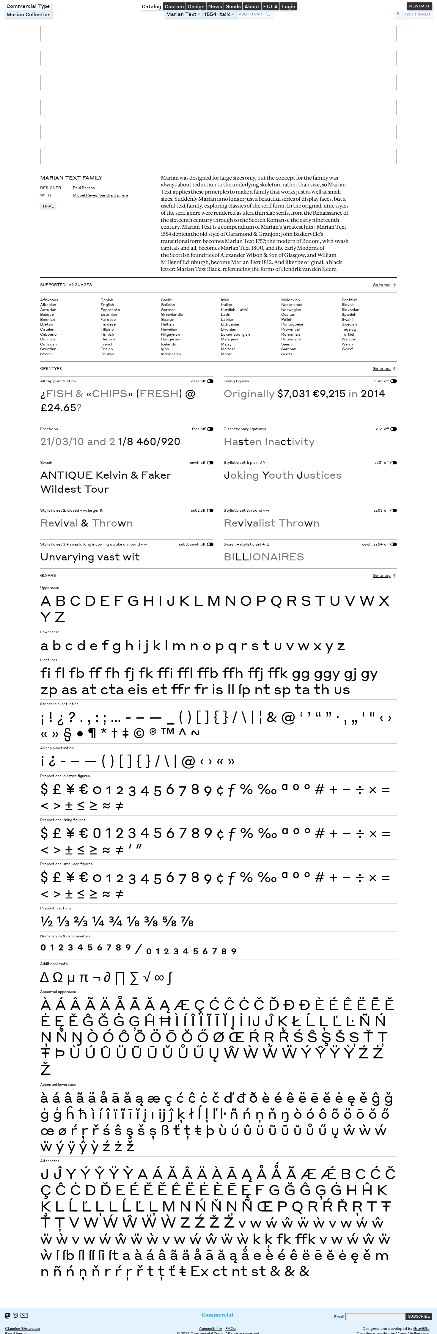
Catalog (151, 6)
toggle (200, 14)
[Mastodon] (7, 1316)
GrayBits (421, 1328)
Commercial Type (28, 6)
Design (196, 6)
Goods (233, 6)
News (215, 6)
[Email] (24, 1315)
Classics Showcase (22, 1328)
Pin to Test (398, 14)
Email (339, 1316)
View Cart (419, 6)
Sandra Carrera (113, 195)
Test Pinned (417, 14)
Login (288, 6)
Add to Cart (252, 14)
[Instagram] (15, 1315)
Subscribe (419, 1316)
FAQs (230, 1328)
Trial (48, 206)
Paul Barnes (84, 188)
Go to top (382, 284)
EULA (270, 6)
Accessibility (210, 1328)
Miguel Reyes (85, 195)
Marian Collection (29, 14)
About (252, 6)
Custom (174, 6)
